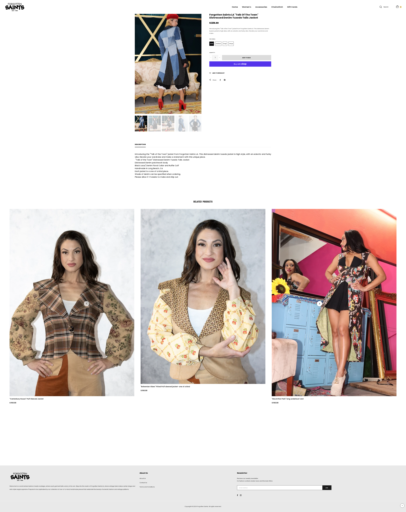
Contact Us (143, 483)
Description (140, 144)
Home (235, 7)
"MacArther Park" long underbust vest (288, 399)
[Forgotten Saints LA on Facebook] (237, 495)
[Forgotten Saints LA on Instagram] (240, 495)
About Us (143, 478)
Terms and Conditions (147, 487)
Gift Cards (292, 7)
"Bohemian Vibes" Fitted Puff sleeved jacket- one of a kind (165, 386)
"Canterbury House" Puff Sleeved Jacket (27, 399)
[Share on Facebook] (221, 80)
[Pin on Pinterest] (225, 80)
